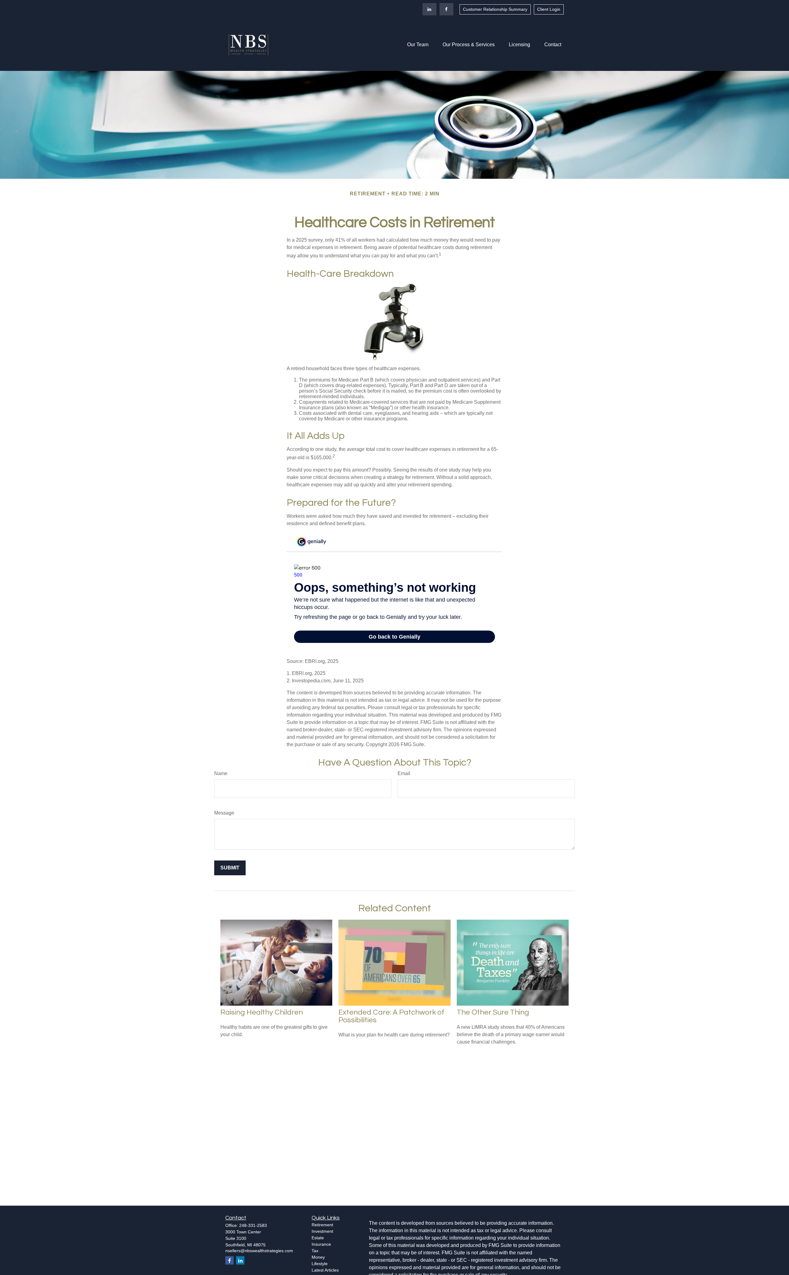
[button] (418, 44)
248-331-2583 (253, 1225)
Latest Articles (325, 1270)
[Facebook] (446, 9)
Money (318, 1257)
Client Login (548, 9)
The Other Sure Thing (493, 1012)
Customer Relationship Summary (495, 9)
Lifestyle (320, 1263)
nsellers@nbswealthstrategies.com (259, 1250)
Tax (315, 1250)
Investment (322, 1231)
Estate (318, 1237)
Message (224, 812)
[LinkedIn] (429, 9)
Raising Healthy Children (261, 1012)
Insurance (321, 1244)
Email (404, 773)
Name (220, 773)
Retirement (322, 1224)
